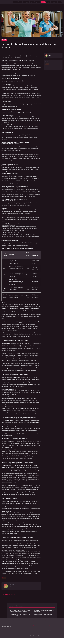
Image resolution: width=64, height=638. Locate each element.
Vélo (60, 2)
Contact (50, 630)
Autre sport (26, 2)
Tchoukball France (7, 626)
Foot (48, 2)
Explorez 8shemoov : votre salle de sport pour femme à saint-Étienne (20, 615)
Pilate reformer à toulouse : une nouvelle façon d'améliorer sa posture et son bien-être (20, 611)
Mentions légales (51, 627)
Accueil (15, 2)
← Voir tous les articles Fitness (8, 594)
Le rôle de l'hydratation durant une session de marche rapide (44, 611)
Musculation (54, 2)
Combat (37, 2)
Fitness (43, 2)
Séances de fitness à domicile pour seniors (43, 614)
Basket (32, 2)
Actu (20, 2)
